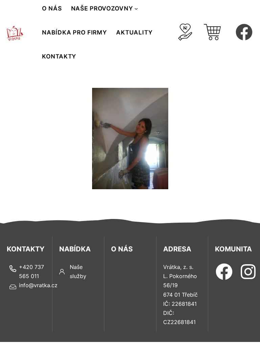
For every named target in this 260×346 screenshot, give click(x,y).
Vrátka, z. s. (178, 267)
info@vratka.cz (38, 285)
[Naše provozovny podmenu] (136, 8)
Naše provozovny (102, 8)
